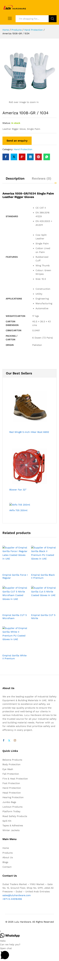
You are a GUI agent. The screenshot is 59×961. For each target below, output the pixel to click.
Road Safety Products (14, 816)
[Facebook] (3, 740)
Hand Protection (23, 149)
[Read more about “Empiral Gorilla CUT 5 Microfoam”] (11, 609)
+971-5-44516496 (12, 899)
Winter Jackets (11, 830)
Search (53, 18)
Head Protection (11, 792)
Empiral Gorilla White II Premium (14, 657)
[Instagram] (15, 740)
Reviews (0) (41, 178)
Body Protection (11, 764)
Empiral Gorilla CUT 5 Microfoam (14, 616)
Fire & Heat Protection (15, 778)
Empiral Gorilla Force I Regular (15, 576)
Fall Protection (10, 773)
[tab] (15, 180)
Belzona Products (12, 759)
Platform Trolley (11, 811)
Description (15, 178)
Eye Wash (7, 769)
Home (5, 848)
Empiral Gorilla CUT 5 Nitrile (43, 616)
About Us (7, 857)
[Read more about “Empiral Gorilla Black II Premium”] (40, 569)
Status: (6, 123)
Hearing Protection (13, 797)
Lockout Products (12, 806)
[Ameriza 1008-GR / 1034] (5, 157)
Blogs (5, 862)
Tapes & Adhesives (12, 825)
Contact (6, 866)
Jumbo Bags (9, 802)
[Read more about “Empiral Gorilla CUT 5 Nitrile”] (40, 609)
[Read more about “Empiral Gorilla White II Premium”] (11, 650)
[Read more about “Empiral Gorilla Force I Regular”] (11, 569)
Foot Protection (11, 783)
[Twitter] (9, 740)
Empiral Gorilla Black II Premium (43, 576)
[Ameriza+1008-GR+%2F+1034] (14, 157)
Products (7, 852)
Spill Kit (6, 820)
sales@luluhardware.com (16, 895)
